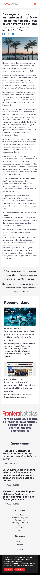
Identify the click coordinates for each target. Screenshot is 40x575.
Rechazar (20, 569)
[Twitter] (8, 34)
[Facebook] (3, 34)
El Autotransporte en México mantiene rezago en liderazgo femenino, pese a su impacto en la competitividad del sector (20, 271)
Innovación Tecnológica (22, 346)
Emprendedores (10, 397)
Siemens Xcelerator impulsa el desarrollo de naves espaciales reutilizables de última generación (19, 495)
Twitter (20, 546)
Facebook (20, 541)
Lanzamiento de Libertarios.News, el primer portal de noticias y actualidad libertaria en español (19, 385)
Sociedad (20, 528)
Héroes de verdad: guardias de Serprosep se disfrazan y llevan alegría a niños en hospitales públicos (20, 284)
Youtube (20, 544)
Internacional (7, 30)
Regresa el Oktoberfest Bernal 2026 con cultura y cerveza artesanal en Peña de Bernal (19, 455)
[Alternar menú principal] (35, 4)
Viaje (21, 30)
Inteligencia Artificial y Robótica (15, 349)
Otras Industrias (9, 354)
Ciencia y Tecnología (20, 523)
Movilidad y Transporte (22, 351)
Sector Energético (23, 354)
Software (7, 356)
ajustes (30, 565)
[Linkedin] (13, 34)
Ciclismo (25, 344)
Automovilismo (23, 28)
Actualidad (20, 515)
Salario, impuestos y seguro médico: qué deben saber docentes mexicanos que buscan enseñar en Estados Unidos (19, 475)
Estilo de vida (20, 520)
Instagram (20, 549)
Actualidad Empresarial (12, 344)
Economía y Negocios (20, 517)
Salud (20, 530)
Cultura (20, 525)
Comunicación (27, 394)
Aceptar (8, 569)
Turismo (15, 30)
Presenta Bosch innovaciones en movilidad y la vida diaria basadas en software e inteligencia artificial (20, 334)
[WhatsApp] (18, 34)
